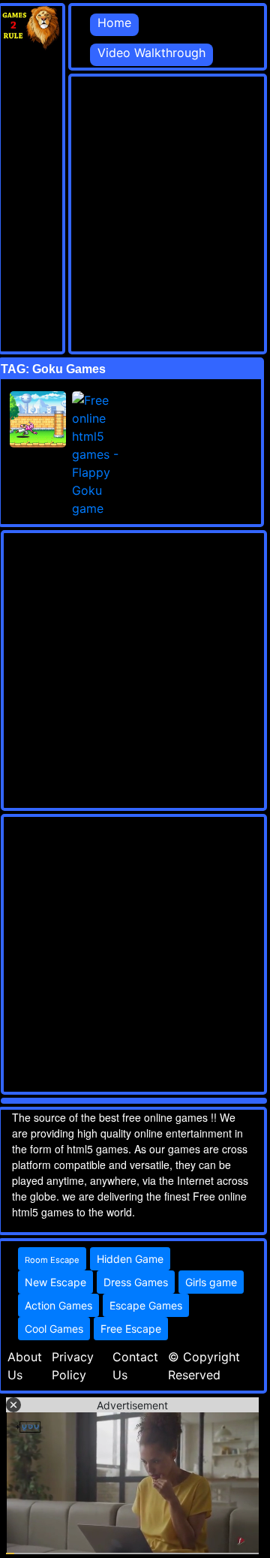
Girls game (211, 1282)
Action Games (58, 1305)
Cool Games (54, 1328)
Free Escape (130, 1328)
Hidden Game (130, 1258)
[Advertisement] (135, 212)
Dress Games (136, 1282)
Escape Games (146, 1305)
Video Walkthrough (152, 52)
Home (114, 22)
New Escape (55, 1282)
